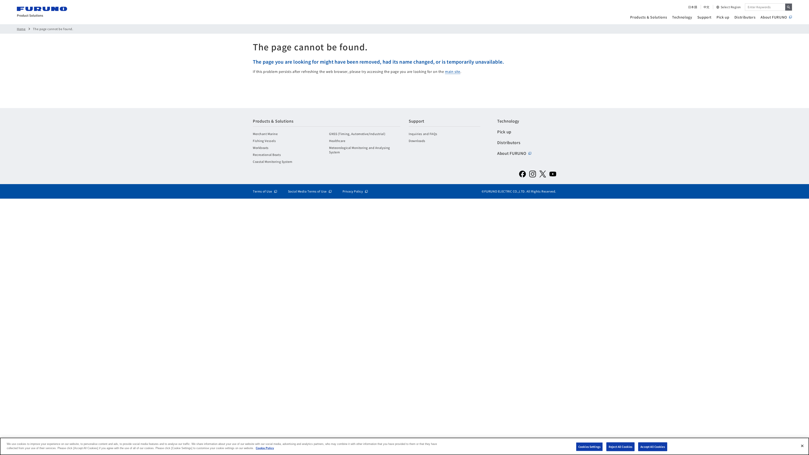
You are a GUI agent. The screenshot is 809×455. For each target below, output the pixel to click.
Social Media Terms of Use (307, 191)
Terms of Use (262, 191)
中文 (706, 7)
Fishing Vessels (264, 141)
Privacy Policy (353, 191)
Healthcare (337, 141)
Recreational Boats (267, 155)
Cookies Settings (589, 447)
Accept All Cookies (652, 447)
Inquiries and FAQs (423, 134)
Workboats (261, 148)
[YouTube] (552, 174)
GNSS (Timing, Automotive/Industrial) (357, 134)
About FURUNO (774, 17)
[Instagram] (532, 174)
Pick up (723, 17)
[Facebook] (522, 174)
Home (21, 29)
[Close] (802, 445)
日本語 (692, 7)
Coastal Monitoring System (272, 161)
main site (452, 71)
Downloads (417, 141)
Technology (682, 17)
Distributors (745, 17)
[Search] (788, 7)
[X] (542, 174)
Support (704, 17)
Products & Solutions (648, 17)
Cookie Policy (265, 448)
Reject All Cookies (620, 447)
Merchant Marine (265, 134)
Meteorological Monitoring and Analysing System (359, 150)
